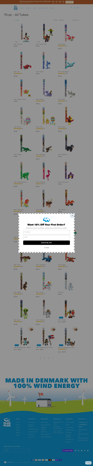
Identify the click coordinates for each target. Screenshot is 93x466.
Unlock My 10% (46, 243)
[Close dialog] (72, 215)
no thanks (46, 247)
